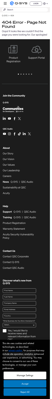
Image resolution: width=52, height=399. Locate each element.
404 (12, 15)
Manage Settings (25, 375)
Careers (7, 176)
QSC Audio (8, 129)
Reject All (25, 392)
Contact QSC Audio (13, 268)
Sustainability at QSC (14, 187)
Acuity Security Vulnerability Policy (18, 236)
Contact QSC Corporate (16, 256)
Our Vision (8, 159)
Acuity (6, 193)
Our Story (8, 153)
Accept (25, 383)
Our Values (9, 165)
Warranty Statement (14, 229)
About (6, 148)
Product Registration (14, 223)
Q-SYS (4, 15)
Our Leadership (11, 170)
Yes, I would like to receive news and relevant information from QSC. (22, 335)
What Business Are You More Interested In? (19, 321)
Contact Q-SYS (11, 262)
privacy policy (15, 350)
